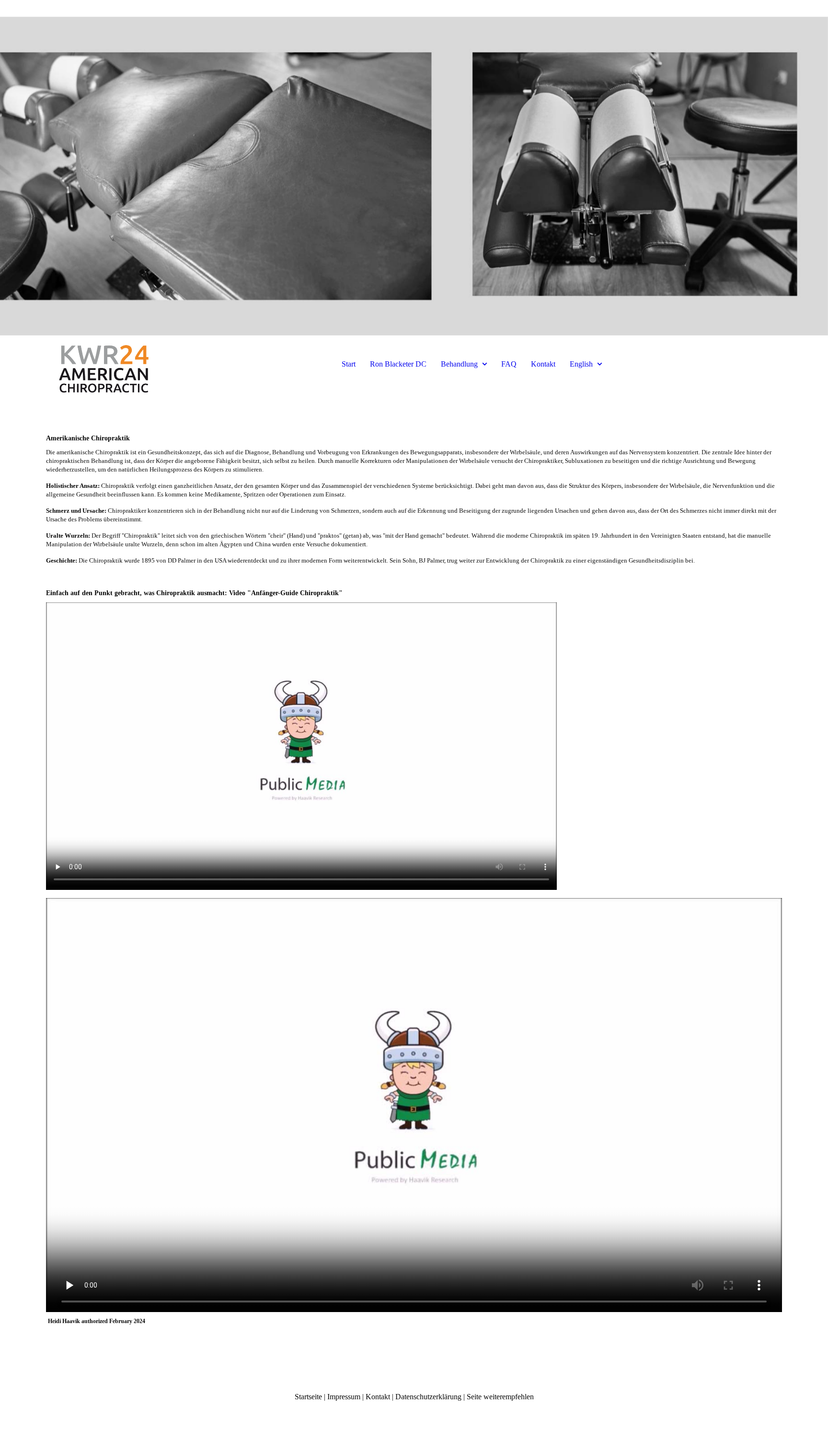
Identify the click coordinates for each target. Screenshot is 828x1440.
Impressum (343, 1397)
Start (349, 364)
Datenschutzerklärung (428, 1397)
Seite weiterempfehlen (500, 1397)
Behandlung (459, 364)
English (581, 364)
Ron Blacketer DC (398, 364)
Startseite (308, 1397)
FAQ (509, 364)
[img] (414, 167)
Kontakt (543, 364)
